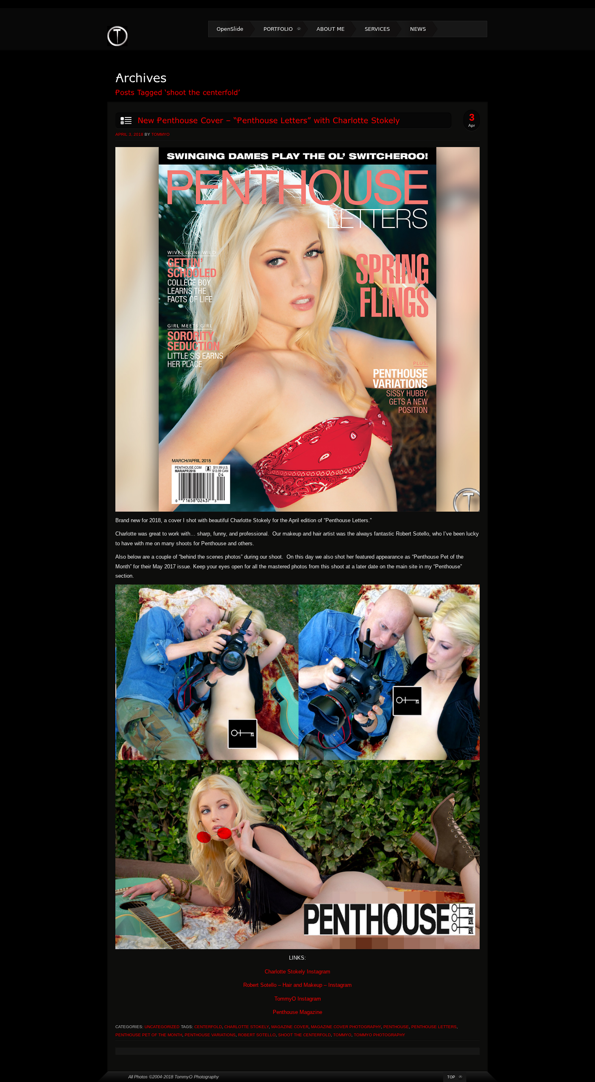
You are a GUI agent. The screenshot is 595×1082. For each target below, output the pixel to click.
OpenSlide (230, 29)
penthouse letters (434, 1026)
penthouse (396, 1026)
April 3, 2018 (129, 134)
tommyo (342, 1035)
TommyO (160, 134)
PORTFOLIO (278, 29)
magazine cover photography (346, 1026)
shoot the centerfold (304, 1035)
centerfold (208, 1026)
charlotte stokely (246, 1026)
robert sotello (257, 1035)
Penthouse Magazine (297, 1012)
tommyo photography (379, 1035)
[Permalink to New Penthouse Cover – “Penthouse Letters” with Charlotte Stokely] (283, 120)
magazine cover (289, 1026)
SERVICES (377, 29)
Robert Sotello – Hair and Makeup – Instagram (297, 985)
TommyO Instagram (297, 999)
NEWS (418, 29)
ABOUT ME (330, 29)
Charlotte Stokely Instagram (297, 972)
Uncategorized (161, 1026)
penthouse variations (210, 1035)
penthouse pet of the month (148, 1035)
